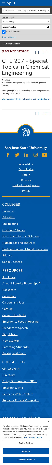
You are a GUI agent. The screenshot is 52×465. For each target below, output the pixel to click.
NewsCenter (10, 341)
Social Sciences (12, 262)
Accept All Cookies (26, 459)
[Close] (48, 422)
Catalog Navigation (12, 43)
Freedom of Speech (15, 328)
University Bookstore (41, 99)
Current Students (14, 315)
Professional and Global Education (25, 249)
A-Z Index (8, 277)
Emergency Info (12, 388)
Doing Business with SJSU (19, 381)
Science (7, 255)
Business (8, 211)
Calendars (9, 296)
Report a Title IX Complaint (20, 400)
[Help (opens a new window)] (48, 52)
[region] (26, 441)
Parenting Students (15, 347)
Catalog (7, 309)
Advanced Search (9, 37)
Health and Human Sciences (20, 236)
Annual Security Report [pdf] (21, 283)
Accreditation (26, 169)
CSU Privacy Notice (33, 437)
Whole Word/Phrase (13, 31)
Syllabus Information (24, 99)
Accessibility (26, 164)
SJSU (11, 3)
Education (8, 217)
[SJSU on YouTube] (44, 154)
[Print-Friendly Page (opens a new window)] (44, 52)
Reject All (26, 451)
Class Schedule (8, 99)
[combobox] (26, 10)
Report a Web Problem (17, 394)
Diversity (26, 180)
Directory (8, 375)
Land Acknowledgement (26, 185)
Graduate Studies (13, 230)
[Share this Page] (40, 52)
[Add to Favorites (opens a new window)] (37, 52)
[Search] (47, 27)
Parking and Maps (14, 353)
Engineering (10, 224)
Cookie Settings (26, 443)
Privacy (26, 191)
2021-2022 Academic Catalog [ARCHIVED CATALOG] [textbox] (24, 10)
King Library (10, 334)
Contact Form (11, 369)
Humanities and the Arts (18, 243)
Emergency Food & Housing (20, 322)
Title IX (26, 175)
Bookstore (9, 290)
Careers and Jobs (13, 303)
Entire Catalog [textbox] (8, 21)
